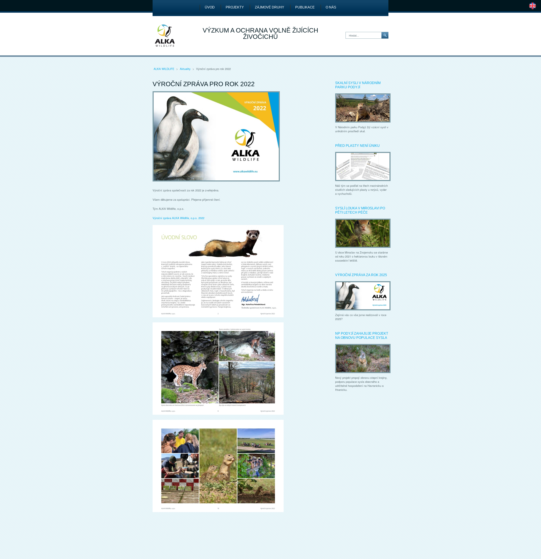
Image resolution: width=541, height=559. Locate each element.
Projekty (235, 7)
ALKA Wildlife (164, 69)
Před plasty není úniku (357, 145)
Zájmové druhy (269, 7)
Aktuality (185, 69)
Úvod (210, 7)
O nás (331, 7)
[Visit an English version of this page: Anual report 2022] (532, 5)
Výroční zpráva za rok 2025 (361, 275)
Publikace (305, 7)
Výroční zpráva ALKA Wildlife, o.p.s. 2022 (178, 218)
